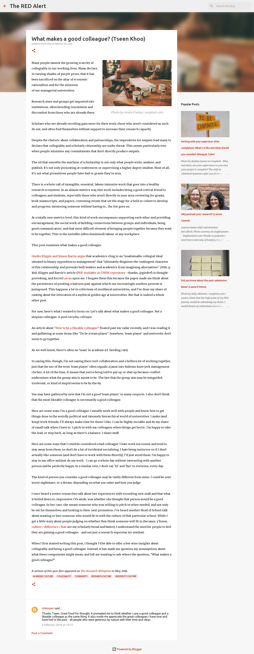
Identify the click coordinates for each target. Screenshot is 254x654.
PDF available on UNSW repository (101, 272)
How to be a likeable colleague (77, 328)
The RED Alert (28, 6)
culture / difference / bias (49, 527)
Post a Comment (42, 633)
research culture (101, 576)
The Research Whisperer (96, 571)
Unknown (48, 608)
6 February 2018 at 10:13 (57, 624)
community (81, 576)
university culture (125, 576)
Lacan (67, 278)
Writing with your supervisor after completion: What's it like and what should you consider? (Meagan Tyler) (205, 148)
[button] (34, 51)
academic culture (43, 576)
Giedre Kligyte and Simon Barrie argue (58, 256)
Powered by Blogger (129, 649)
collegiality (64, 576)
